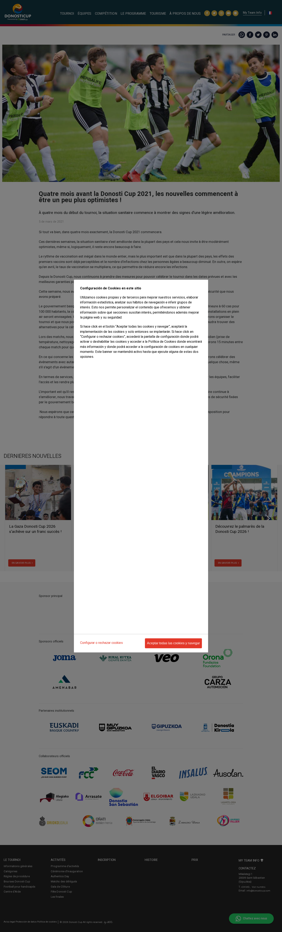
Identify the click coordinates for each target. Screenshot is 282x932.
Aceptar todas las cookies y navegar (173, 643)
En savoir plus (88, 365)
